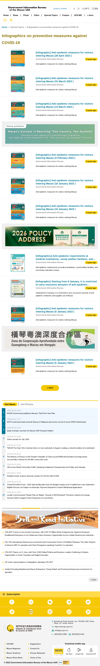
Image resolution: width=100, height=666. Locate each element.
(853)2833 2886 (60, 634)
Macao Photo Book (14, 658)
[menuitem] (15, 15)
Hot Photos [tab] (27, 404)
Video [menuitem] (36, 15)
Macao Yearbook (13, 653)
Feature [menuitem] (65, 15)
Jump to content (60, 9)
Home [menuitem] (6, 15)
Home (4, 27)
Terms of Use (35, 658)
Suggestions (35, 644)
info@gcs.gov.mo (61, 630)
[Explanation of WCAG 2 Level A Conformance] (64, 662)
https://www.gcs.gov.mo (64, 627)
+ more (93, 574)
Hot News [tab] (10, 404)
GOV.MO (10, 644)
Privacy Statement (37, 653)
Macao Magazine (13, 648)
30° (87, 9)
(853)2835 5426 (78, 634)
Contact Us (34, 648)
